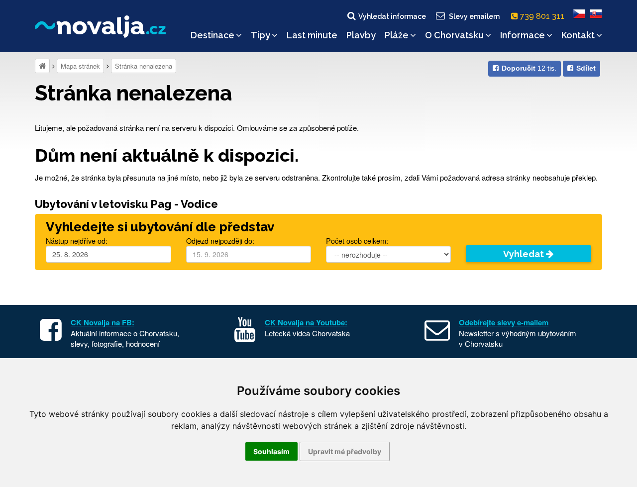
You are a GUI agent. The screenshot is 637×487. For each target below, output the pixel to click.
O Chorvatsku (454, 35)
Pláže (397, 35)
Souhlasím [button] (271, 451)
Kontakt (578, 35)
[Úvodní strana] (42, 66)
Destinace (212, 35)
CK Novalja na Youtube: (306, 322)
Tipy (260, 35)
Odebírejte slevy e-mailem (503, 322)
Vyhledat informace (392, 16)
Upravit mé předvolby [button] (344, 451)
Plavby (361, 35)
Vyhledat (524, 254)
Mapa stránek (80, 66)
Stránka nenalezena (143, 66)
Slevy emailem (474, 16)
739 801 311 (543, 16)
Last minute (312, 35)
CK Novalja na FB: (102, 322)
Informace (522, 35)
